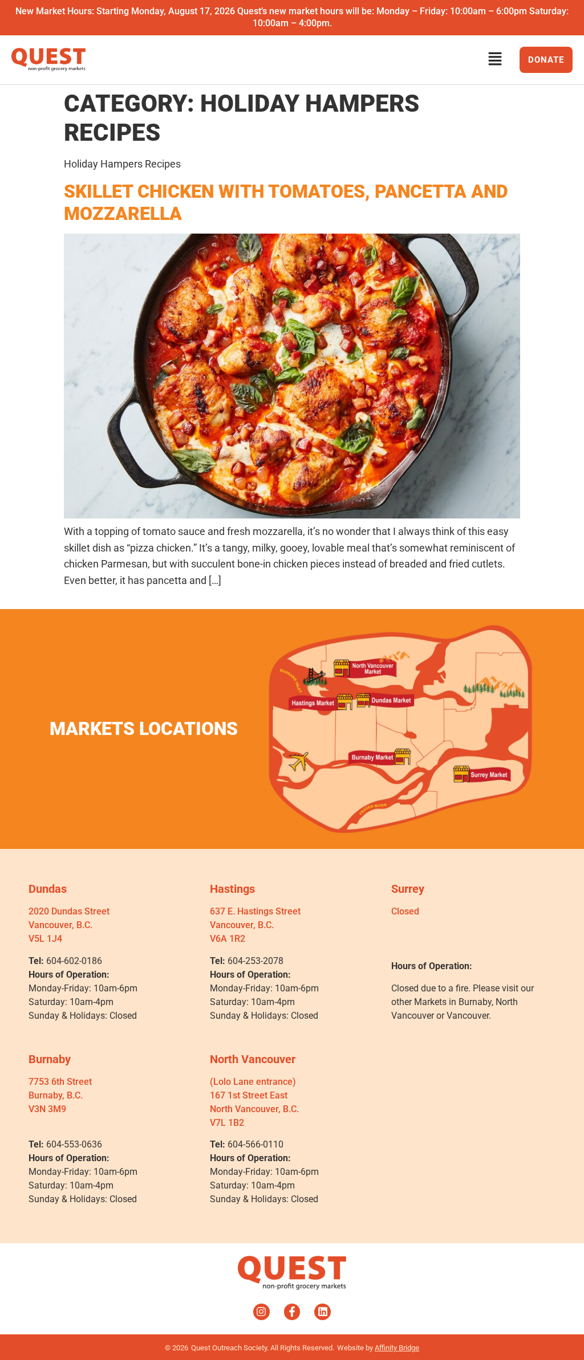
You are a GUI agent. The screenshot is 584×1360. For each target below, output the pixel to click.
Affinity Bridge (397, 1347)
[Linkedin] (322, 1312)
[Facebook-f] (292, 1312)
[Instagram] (261, 1312)
